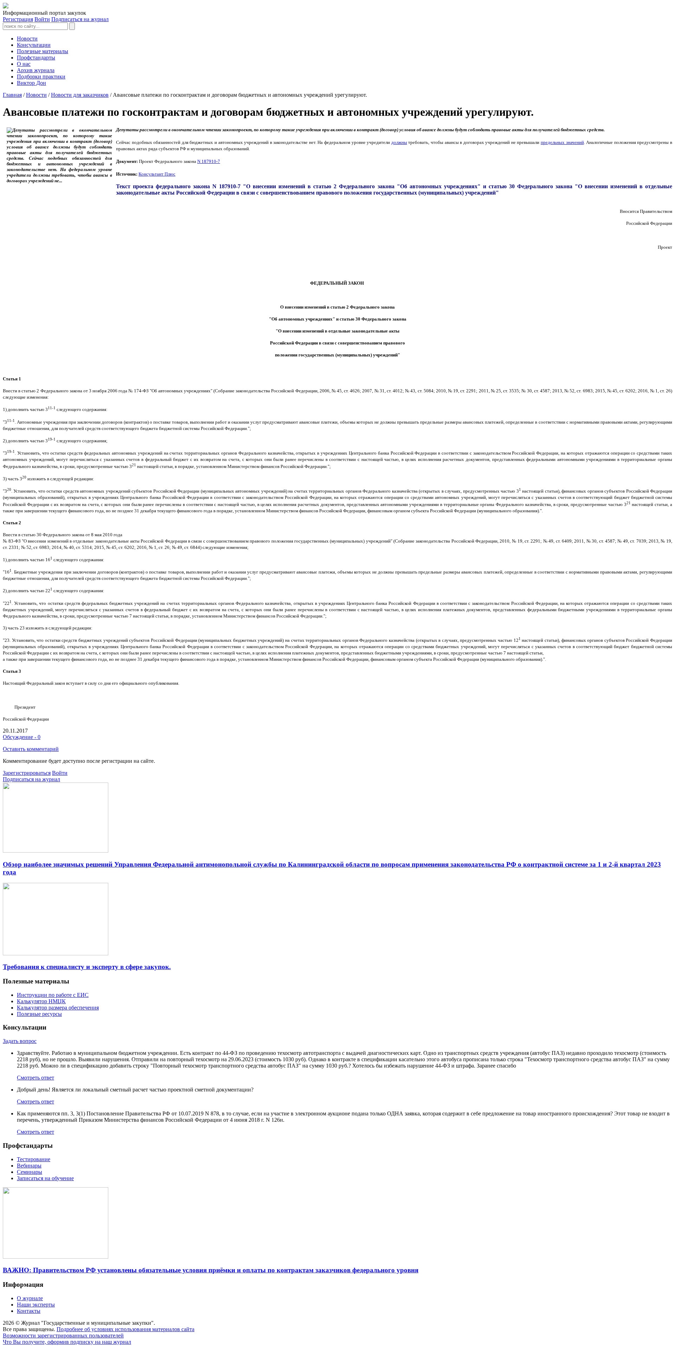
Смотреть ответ (35, 1078)
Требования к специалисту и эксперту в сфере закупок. (87, 966)
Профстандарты (36, 58)
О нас (24, 64)
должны (399, 142)
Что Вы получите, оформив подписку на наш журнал (67, 1342)
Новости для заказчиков (80, 95)
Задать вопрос (20, 1041)
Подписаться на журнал (80, 19)
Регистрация (18, 19)
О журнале (30, 1298)
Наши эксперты (36, 1305)
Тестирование (33, 1159)
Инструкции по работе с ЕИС (53, 995)
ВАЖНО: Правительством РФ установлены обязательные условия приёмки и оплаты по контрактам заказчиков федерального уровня (210, 1270)
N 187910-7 (208, 161)
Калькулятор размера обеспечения (58, 1008)
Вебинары (29, 1166)
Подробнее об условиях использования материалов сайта (125, 1329)
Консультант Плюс (157, 174)
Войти (42, 19)
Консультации (34, 45)
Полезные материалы (42, 51)
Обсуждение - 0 (21, 737)
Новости (27, 39)
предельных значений (562, 142)
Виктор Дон (31, 83)
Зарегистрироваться (27, 773)
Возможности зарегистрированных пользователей (63, 1335)
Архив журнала (35, 70)
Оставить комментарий (31, 749)
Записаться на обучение (45, 1178)
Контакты (28, 1311)
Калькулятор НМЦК (41, 1001)
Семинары (29, 1172)
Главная (12, 95)
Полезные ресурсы (39, 1014)
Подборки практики (41, 77)
